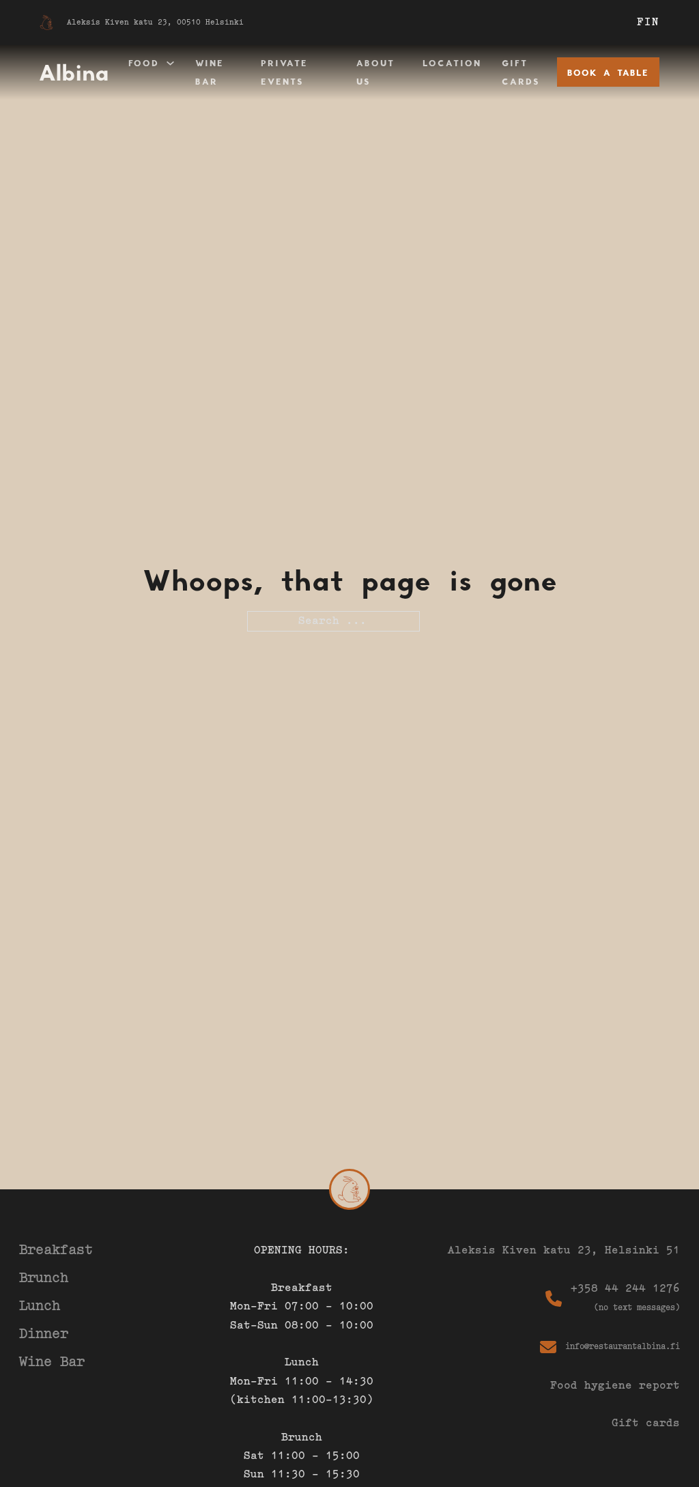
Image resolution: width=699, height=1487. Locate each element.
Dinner (43, 1334)
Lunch (39, 1306)
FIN (648, 22)
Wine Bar (209, 72)
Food (143, 63)
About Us (375, 72)
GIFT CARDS (521, 72)
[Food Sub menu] (170, 63)
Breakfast (56, 1250)
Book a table (607, 72)
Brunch (43, 1278)
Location (452, 63)
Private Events (284, 72)
